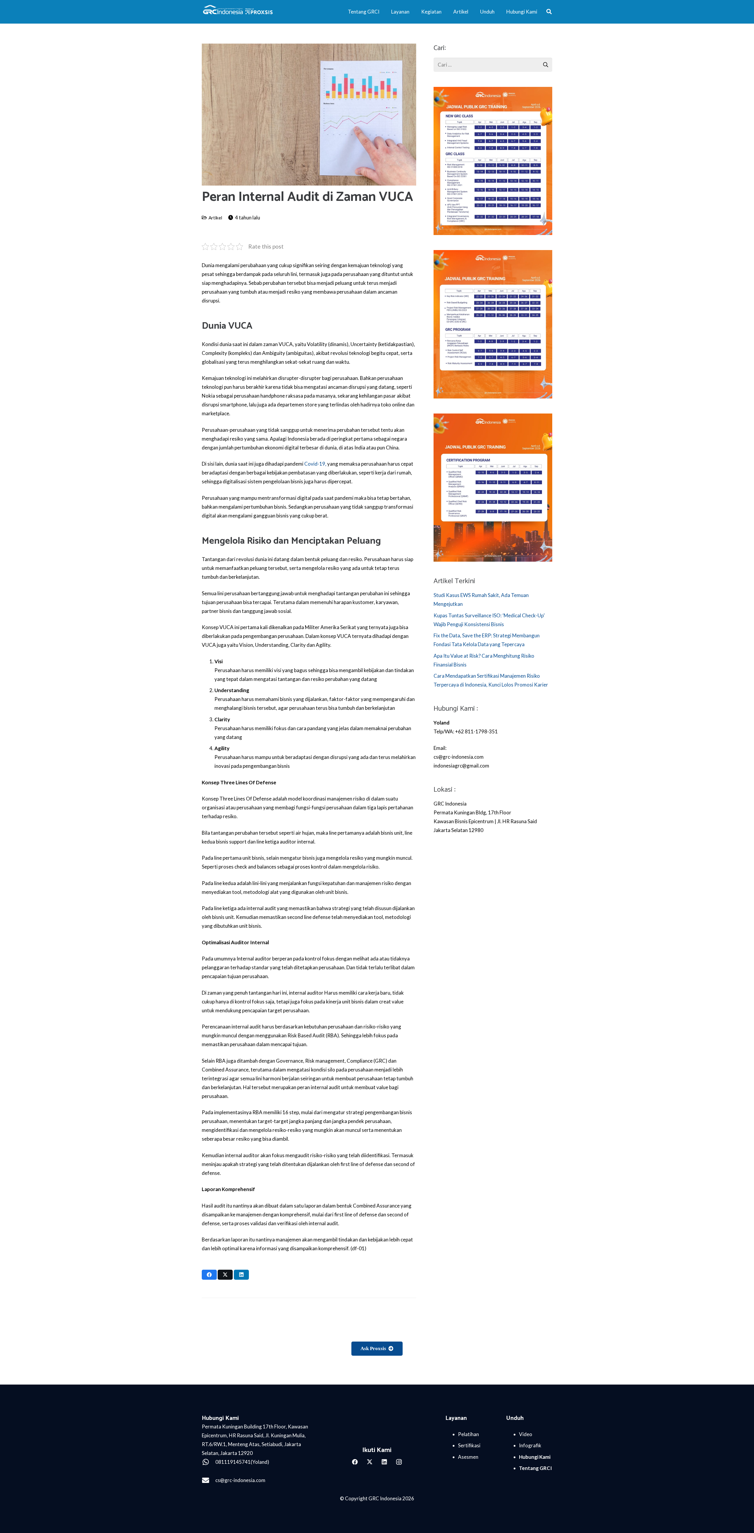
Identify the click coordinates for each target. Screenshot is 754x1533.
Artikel (215, 217)
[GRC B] (377, 1435)
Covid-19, (315, 464)
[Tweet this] (225, 1275)
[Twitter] (369, 1462)
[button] (549, 12)
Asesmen (468, 1457)
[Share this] (209, 1275)
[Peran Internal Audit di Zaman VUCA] (309, 48)
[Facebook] (355, 1462)
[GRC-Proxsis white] (238, 12)
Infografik (530, 1445)
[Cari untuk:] (493, 62)
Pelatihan (468, 1434)
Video (525, 1434)
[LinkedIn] (384, 1462)
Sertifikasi (469, 1445)
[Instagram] (399, 1462)
